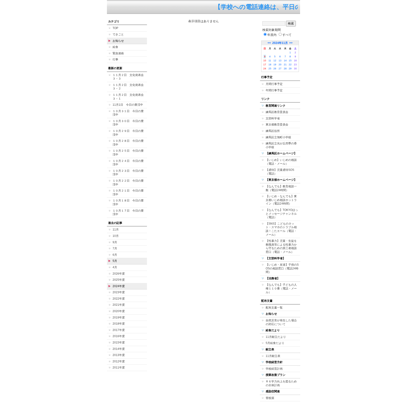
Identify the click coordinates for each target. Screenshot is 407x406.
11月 (116, 229)
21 (285, 64)
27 (280, 68)
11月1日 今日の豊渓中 (128, 104)
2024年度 (119, 286)
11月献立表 (273, 356)
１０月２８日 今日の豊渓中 (128, 142)
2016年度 (119, 336)
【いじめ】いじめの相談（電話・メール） (281, 161)
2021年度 (119, 304)
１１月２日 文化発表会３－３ (128, 76)
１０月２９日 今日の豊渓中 (128, 132)
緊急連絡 (118, 53)
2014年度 (119, 349)
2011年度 (119, 367)
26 (274, 68)
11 (270, 60)
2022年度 (119, 298)
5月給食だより (275, 343)
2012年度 (119, 361)
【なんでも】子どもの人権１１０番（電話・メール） (281, 288)
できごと (118, 34)
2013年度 (119, 355)
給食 (115, 47)
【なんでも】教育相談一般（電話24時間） (281, 188)
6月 (115, 254)
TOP (115, 28)
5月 (115, 261)
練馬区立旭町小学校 (278, 137)
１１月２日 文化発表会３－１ (128, 96)
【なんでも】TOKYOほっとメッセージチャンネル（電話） (282, 213)
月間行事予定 (274, 84)
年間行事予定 (274, 90)
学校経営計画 (274, 368)
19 (274, 64)
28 (285, 68)
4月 (115, 267)
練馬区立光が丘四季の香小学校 (281, 145)
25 (270, 68)
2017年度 (119, 330)
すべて (287, 35)
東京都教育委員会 (277, 124)
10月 (116, 236)
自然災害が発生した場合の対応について (281, 322)
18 (270, 64)
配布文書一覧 (274, 307)
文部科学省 (273, 118)
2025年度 (119, 279)
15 (290, 60)
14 (285, 60)
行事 (115, 59)
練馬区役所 (273, 131)
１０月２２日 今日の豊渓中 (128, 182)
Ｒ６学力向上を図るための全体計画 (281, 383)
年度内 (272, 35)
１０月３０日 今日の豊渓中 (128, 122)
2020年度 (119, 311)
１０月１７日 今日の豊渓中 (128, 212)
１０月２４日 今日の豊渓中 (128, 162)
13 (280, 60)
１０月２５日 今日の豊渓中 (128, 152)
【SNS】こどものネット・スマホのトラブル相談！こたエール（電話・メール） (281, 229)
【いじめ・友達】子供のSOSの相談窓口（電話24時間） (282, 268)
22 (290, 64)
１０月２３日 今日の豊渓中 (128, 172)
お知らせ (118, 40)
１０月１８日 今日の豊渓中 (128, 202)
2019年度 (119, 317)
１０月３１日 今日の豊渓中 (128, 113)
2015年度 (119, 342)
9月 (115, 242)
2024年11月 (280, 43)
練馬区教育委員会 (277, 112)
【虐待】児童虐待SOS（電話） (280, 171)
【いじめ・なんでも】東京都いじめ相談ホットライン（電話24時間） (281, 200)
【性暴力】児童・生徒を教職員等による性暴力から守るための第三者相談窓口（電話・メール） (281, 246)
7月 (115, 248)
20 (280, 64)
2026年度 (119, 273)
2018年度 (119, 323)
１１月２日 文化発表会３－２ (128, 86)
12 (274, 60)
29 (290, 68)
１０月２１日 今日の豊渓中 (128, 192)
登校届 (270, 398)
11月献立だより (276, 337)
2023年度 (119, 292)
